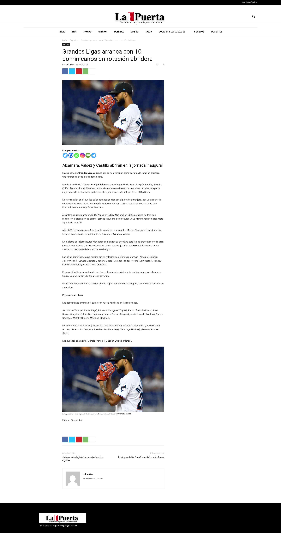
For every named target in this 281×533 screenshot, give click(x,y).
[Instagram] (236, 16)
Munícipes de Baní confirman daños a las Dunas (141, 457)
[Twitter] (242, 16)
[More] (92, 71)
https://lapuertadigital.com (93, 478)
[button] (253, 16)
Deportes (74, 40)
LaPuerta (70, 65)
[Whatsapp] (76, 155)
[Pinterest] (79, 71)
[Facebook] (231, 16)
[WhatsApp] (85, 71)
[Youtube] (247, 16)
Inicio (64, 40)
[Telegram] (93, 155)
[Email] (88, 155)
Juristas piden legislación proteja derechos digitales (82, 459)
